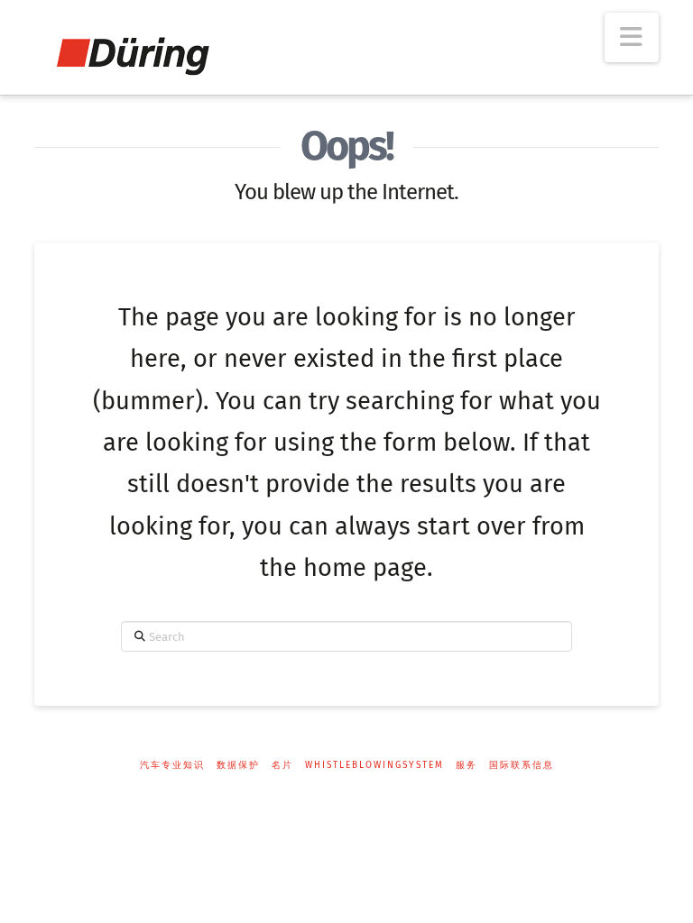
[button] (632, 37)
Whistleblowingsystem (374, 765)
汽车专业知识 (172, 765)
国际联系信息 (521, 765)
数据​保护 (238, 765)
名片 (282, 765)
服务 (466, 765)
